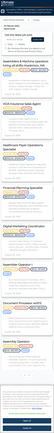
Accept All (27, 428)
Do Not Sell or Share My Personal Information (27, 413)
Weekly (21, 44)
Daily (10, 44)
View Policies (37, 408)
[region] (27, 409)
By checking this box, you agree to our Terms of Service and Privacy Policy (26, 50)
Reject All (27, 421)
